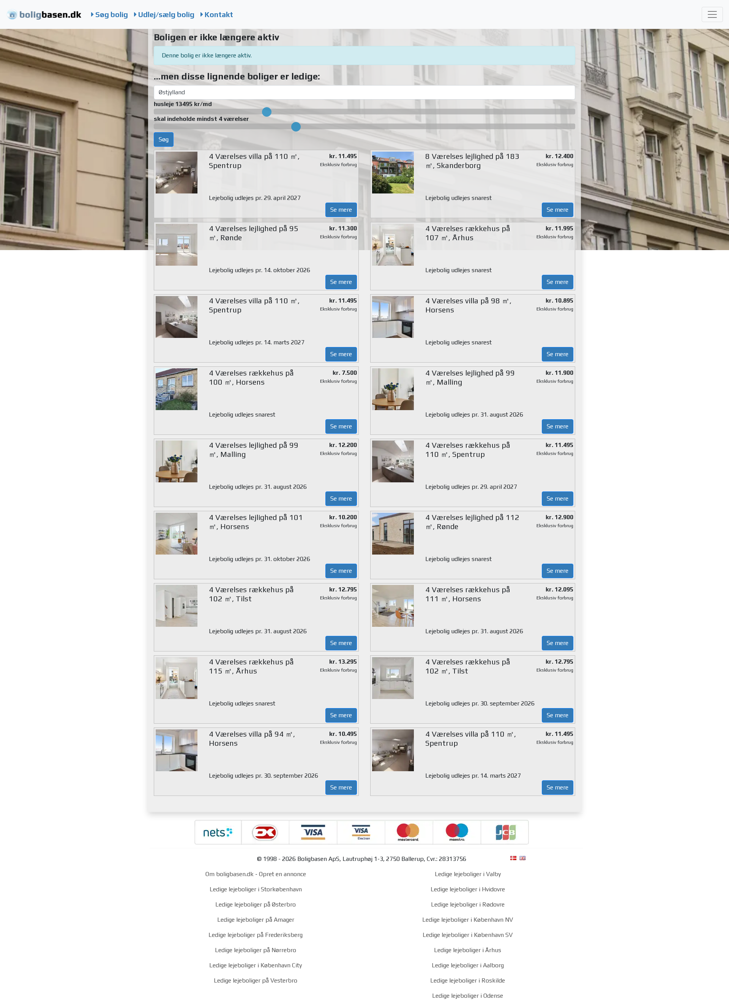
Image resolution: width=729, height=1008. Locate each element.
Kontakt (218, 14)
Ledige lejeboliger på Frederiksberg (255, 934)
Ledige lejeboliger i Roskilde (467, 980)
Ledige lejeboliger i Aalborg (468, 965)
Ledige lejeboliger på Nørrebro (255, 950)
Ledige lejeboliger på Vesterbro (255, 980)
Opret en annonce (282, 874)
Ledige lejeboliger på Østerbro (255, 904)
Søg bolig (111, 14)
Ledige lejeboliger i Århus (467, 950)
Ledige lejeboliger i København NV (467, 919)
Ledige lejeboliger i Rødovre (468, 904)
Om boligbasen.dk (229, 874)
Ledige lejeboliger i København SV (468, 934)
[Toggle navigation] (712, 14)
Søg (164, 139)
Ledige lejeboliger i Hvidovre (468, 889)
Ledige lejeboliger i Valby (468, 874)
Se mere (341, 209)
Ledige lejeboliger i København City (255, 965)
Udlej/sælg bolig (165, 14)
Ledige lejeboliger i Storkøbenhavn (256, 889)
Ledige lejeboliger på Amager (255, 919)
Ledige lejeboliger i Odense (467, 995)
